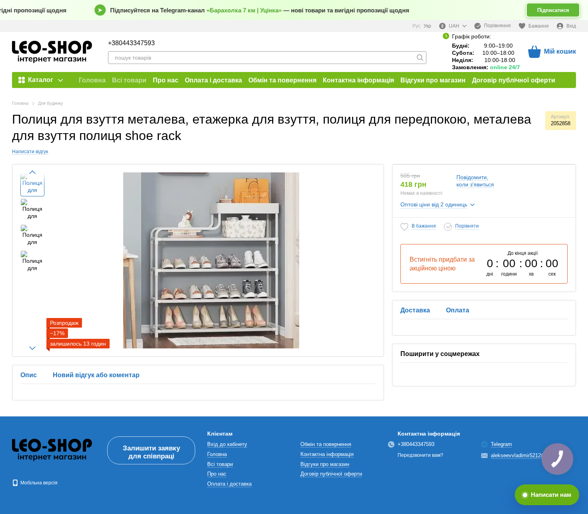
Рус (416, 26)
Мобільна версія (38, 483)
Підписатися (553, 10)
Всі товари (129, 80)
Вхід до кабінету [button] (227, 444)
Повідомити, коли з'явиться (475, 181)
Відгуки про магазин (433, 80)
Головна (92, 80)
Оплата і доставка (213, 80)
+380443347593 (131, 43)
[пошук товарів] (420, 57)
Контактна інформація (358, 80)
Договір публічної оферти (513, 80)
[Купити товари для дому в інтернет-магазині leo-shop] (52, 449)
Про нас (165, 80)
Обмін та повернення (282, 80)
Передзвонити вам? (420, 455)
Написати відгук (30, 151)
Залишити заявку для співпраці (151, 452)
